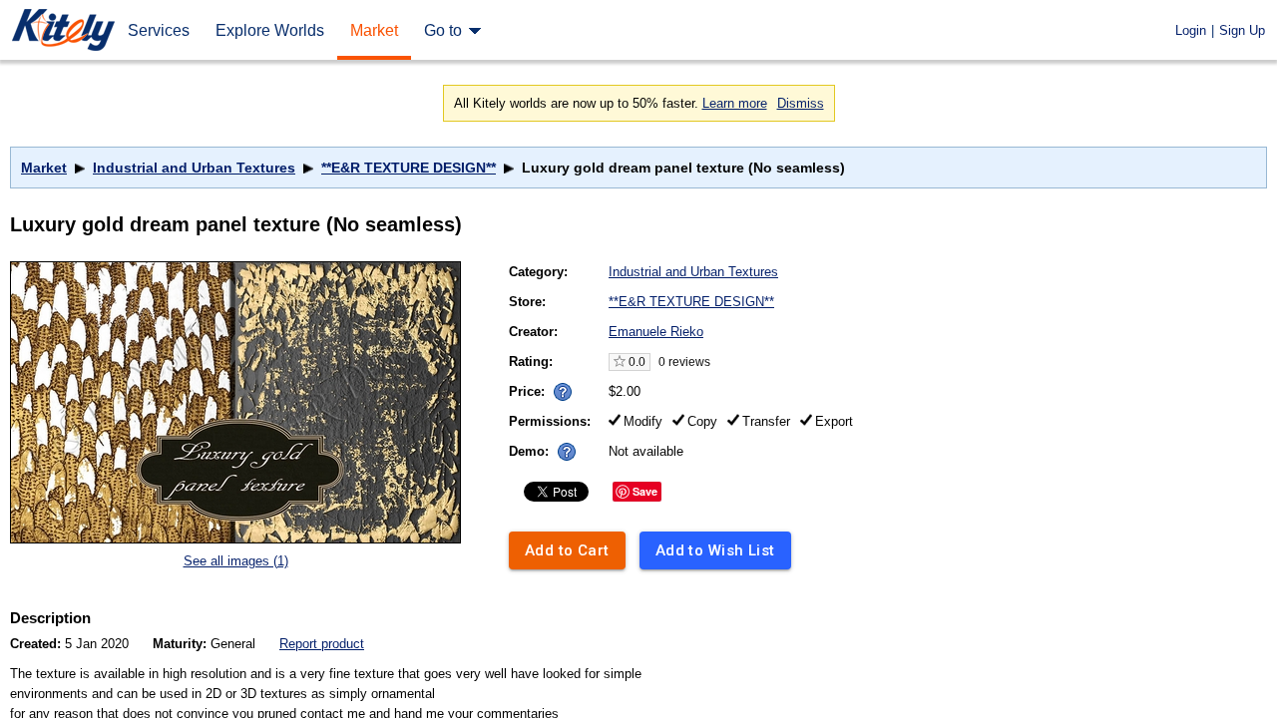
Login (1190, 30)
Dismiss (800, 103)
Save (645, 491)
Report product (321, 643)
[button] (563, 392)
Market (44, 168)
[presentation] (558, 386)
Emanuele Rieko (656, 331)
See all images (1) (236, 560)
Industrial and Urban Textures (194, 168)
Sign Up (1242, 30)
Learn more (734, 103)
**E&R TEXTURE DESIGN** (408, 168)
